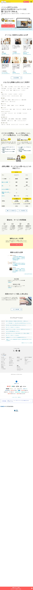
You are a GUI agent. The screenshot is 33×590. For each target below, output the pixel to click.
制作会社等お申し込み (20, 369)
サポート (3, 195)
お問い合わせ (11, 361)
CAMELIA (14, 72)
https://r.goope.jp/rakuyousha (27, 73)
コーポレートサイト (14, 397)
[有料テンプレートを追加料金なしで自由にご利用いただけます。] (10, 193)
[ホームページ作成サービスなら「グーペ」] (5, 2)
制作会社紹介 (11, 365)
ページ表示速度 (3, 368)
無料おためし (26, 1)
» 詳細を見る (9, 282)
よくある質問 (11, 360)
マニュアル (10, 359)
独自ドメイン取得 (5, 182)
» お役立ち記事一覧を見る (28, 273)
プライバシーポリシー (28, 361)
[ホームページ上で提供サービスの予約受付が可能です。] (10, 189)
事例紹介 (2, 366)
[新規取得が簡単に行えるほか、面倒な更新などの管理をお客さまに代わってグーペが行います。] (10, 182)
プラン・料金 (3, 359)
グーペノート (11, 364)
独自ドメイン (3, 364)
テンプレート (3, 360)
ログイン (26, 363)
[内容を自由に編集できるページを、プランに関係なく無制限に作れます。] (10, 179)
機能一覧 (2, 361)
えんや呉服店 (4, 53)
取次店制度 (18, 366)
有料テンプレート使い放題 (5, 193)
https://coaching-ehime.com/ (27, 54)
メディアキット (19, 370)
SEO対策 (2, 367)
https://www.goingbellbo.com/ (6, 73)
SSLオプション (3, 365)
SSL (2, 185)
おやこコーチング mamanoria (26, 53)
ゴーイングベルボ (4, 72)
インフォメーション (19, 358)
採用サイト (19, 397)
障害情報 (18, 360)
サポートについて (11, 358)
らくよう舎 (25, 72)
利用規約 (26, 360)
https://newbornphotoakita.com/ (16, 54)
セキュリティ (26, 362)
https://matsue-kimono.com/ (5, 54)
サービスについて (3, 358)
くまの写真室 (15, 52)
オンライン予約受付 (5, 189)
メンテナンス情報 (19, 359)
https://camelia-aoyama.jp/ (16, 73)
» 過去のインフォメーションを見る (26, 342)
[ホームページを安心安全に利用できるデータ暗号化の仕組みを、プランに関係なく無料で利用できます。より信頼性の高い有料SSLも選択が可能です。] (10, 186)
